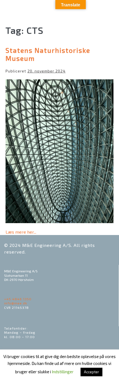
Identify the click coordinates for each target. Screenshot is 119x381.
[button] (97, 10)
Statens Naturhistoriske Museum (48, 54)
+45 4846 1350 (18, 299)
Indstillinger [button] (63, 371)
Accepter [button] (91, 372)
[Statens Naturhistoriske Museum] (59, 151)
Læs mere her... (21, 231)
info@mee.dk (15, 303)
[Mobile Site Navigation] (109, 10)
